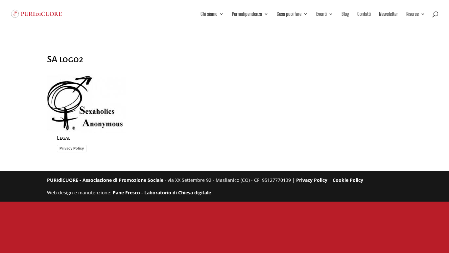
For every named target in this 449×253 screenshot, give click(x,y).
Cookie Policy (348, 180)
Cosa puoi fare (289, 14)
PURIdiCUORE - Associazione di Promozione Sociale (105, 180)
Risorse (412, 14)
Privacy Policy (71, 148)
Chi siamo (209, 14)
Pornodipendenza (247, 14)
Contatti (364, 14)
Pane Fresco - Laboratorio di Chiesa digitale (162, 192)
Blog (345, 14)
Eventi (321, 14)
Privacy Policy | (314, 180)
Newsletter (388, 14)
